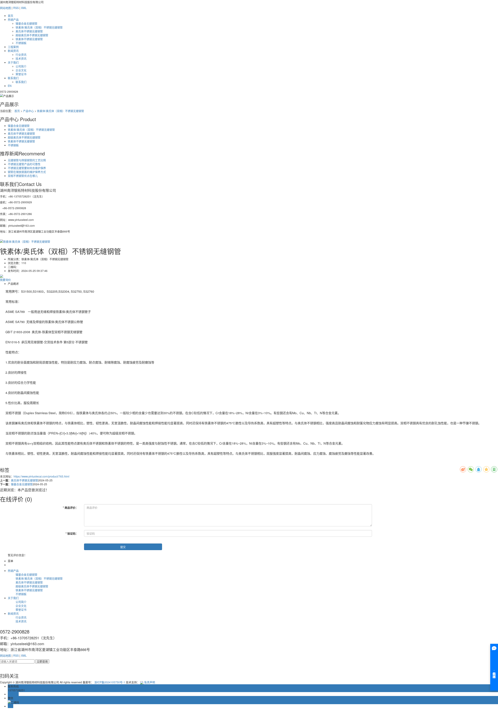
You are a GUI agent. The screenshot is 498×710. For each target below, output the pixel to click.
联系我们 (13, 78)
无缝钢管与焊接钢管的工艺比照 (27, 160)
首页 (10, 16)
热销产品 (13, 19)
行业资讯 (21, 54)
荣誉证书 (21, 74)
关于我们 (13, 62)
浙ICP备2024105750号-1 (109, 682)
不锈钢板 (21, 43)
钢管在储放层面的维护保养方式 (27, 172)
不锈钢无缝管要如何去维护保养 (27, 168)
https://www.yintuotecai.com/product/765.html (41, 476)
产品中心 (28, 111)
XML (24, 8)
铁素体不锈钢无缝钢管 (29, 39)
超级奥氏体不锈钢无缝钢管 (32, 35)
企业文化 (21, 70)
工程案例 (13, 47)
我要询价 (5, 280)
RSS (16, 8)
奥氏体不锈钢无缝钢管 (29, 31)
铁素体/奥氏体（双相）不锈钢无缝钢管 (39, 27)
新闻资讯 (13, 51)
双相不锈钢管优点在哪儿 (23, 176)
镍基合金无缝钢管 (26, 23)
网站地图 (5, 8)
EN (9, 86)
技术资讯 (21, 58)
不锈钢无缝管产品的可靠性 (24, 164)
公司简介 (21, 66)
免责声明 (149, 682)
